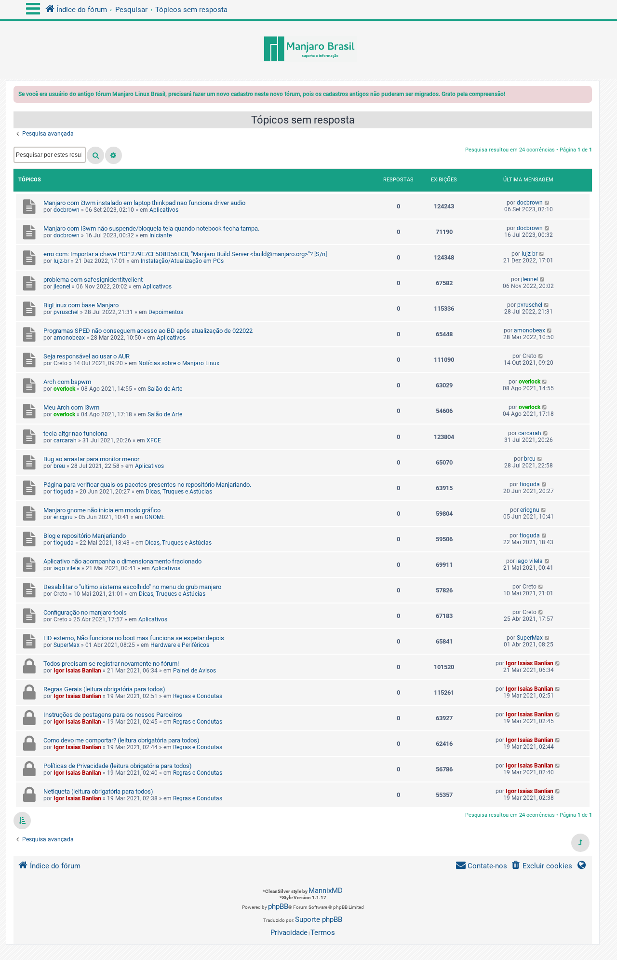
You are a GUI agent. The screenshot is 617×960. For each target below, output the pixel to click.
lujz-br (61, 261)
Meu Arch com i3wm (71, 407)
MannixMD (325, 890)
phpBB (278, 906)
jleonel (62, 286)
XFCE (154, 440)
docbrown (67, 209)
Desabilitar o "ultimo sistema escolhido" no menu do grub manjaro (132, 586)
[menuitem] (541, 866)
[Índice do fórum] (308, 49)
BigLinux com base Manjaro (81, 305)
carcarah (65, 440)
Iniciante (160, 235)
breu (59, 466)
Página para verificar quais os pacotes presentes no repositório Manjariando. (147, 484)
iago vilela (67, 568)
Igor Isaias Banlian (77, 670)
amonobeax (69, 337)
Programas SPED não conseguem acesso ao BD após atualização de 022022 (148, 330)
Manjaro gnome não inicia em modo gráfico (102, 510)
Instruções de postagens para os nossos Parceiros (112, 714)
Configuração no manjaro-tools (85, 612)
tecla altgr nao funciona (75, 433)
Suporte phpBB (318, 919)
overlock (64, 388)
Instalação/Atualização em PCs (182, 261)
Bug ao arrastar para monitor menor (91, 459)
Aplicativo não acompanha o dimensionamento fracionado (122, 561)
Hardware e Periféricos (179, 645)
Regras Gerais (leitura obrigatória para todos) (104, 689)
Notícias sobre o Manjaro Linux (178, 363)
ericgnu (63, 517)
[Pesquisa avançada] (113, 155)
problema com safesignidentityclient (93, 279)
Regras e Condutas (197, 696)
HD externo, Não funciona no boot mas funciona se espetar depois (133, 638)
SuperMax (67, 645)
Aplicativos (163, 209)
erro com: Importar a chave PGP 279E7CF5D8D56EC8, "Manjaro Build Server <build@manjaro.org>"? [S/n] (185, 254)
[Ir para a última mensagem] (547, 202)
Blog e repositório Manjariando (84, 535)
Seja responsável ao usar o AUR (86, 356)
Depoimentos (165, 312)
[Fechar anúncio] (585, 96)
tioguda (64, 491)
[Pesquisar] (95, 155)
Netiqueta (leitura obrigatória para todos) (98, 791)
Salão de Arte (165, 388)
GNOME (155, 517)
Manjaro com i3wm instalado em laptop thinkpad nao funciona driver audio (144, 202)
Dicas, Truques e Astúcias (179, 491)
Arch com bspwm (67, 381)
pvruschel (66, 312)
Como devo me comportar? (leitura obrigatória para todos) (121, 740)
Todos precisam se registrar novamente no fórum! (111, 663)
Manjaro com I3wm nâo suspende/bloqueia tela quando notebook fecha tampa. (151, 228)
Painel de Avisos (194, 670)
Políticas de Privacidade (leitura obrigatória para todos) (117, 765)
